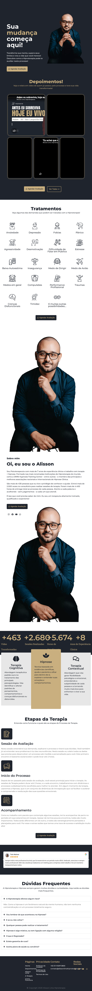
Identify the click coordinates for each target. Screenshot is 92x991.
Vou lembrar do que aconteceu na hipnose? (26, 915)
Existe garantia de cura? (17, 941)
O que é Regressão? (15, 936)
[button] (3, 860)
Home (27, 966)
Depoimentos (30, 969)
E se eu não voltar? (14, 920)
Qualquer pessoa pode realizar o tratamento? (27, 925)
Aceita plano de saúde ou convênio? (22, 947)
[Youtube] (83, 969)
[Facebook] (79, 969)
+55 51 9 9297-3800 (57, 966)
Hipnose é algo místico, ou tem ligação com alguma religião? (34, 931)
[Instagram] (75, 969)
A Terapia (28, 976)
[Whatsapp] (87, 969)
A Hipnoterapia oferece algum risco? (23, 899)
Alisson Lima (28, 972)
